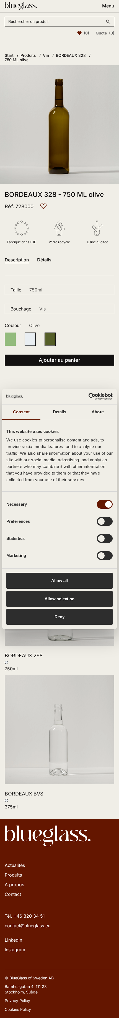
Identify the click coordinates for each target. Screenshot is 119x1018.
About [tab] (98, 411)
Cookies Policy (18, 1009)
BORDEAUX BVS (24, 794)
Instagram (15, 949)
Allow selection (60, 598)
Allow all (59, 580)
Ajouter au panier (59, 360)
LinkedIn (13, 940)
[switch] (105, 521)
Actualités (15, 865)
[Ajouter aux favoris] (43, 206)
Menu (108, 6)
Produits (13, 875)
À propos (14, 884)
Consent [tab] (21, 411)
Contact (13, 894)
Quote (105, 33)
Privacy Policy (17, 1000)
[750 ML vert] (10, 339)
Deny (59, 616)
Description (17, 259)
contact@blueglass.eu (27, 925)
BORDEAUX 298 (24, 655)
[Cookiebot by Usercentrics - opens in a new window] (88, 396)
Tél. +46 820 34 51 (25, 916)
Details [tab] (59, 411)
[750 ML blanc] (30, 339)
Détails (44, 259)
